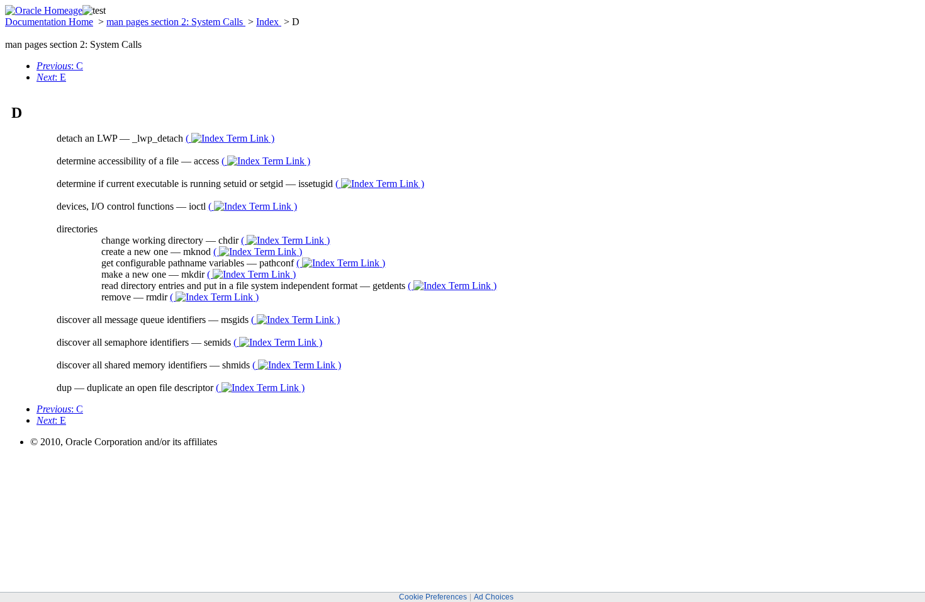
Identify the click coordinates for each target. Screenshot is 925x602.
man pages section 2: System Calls (175, 21)
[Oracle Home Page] (43, 10)
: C (59, 65)
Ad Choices (493, 597)
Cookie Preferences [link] (433, 597)
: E (51, 77)
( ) (230, 138)
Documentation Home (49, 21)
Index (268, 21)
